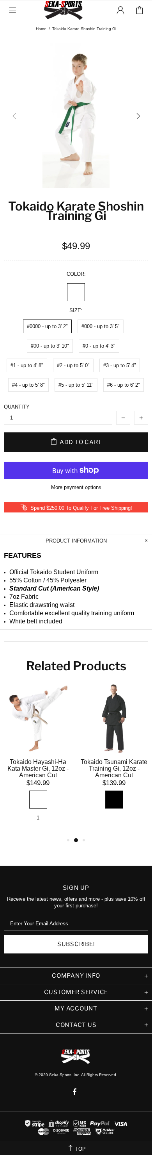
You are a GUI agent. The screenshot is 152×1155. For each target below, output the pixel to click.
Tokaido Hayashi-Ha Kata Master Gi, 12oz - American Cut (38, 768)
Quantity (17, 407)
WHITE (76, 292)
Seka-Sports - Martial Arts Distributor (64, 10)
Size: (76, 310)
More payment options (76, 487)
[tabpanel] (38, 759)
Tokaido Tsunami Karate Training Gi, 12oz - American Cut (114, 768)
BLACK (114, 800)
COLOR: (76, 274)
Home (41, 29)
